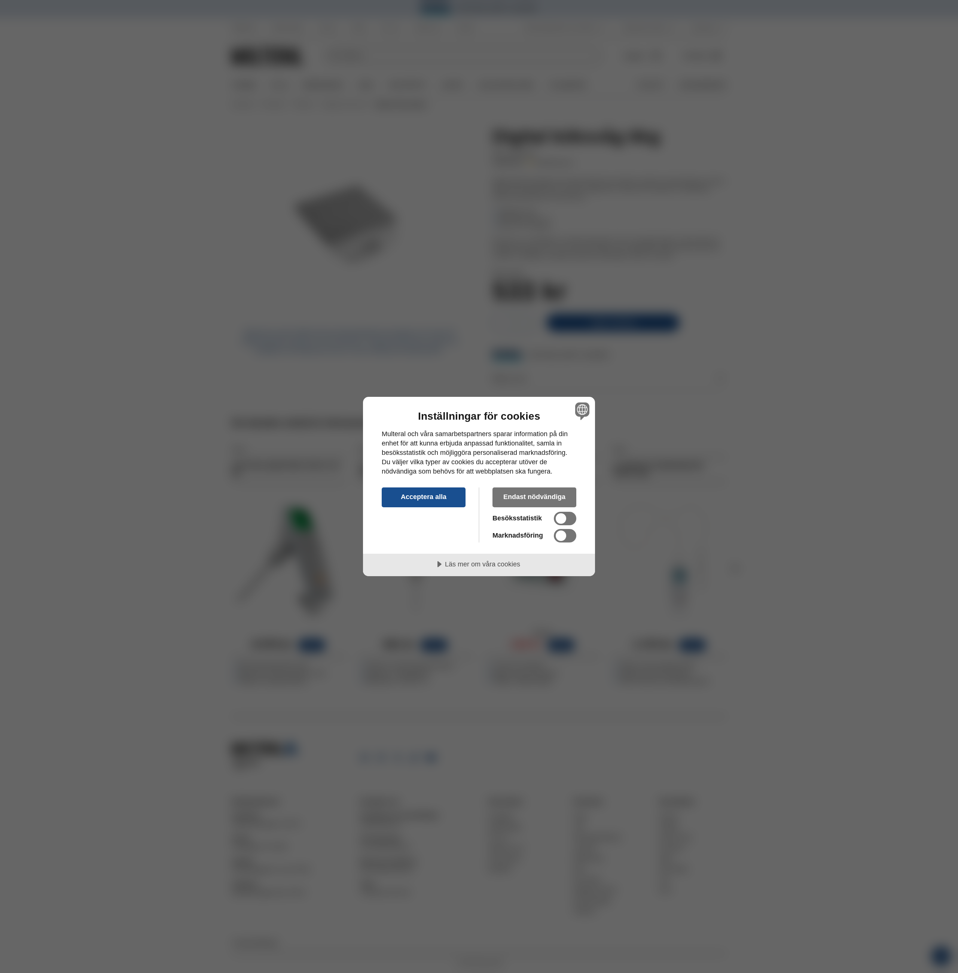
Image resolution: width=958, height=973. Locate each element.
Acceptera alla (423, 497)
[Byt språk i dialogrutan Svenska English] (581, 411)
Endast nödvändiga (534, 497)
